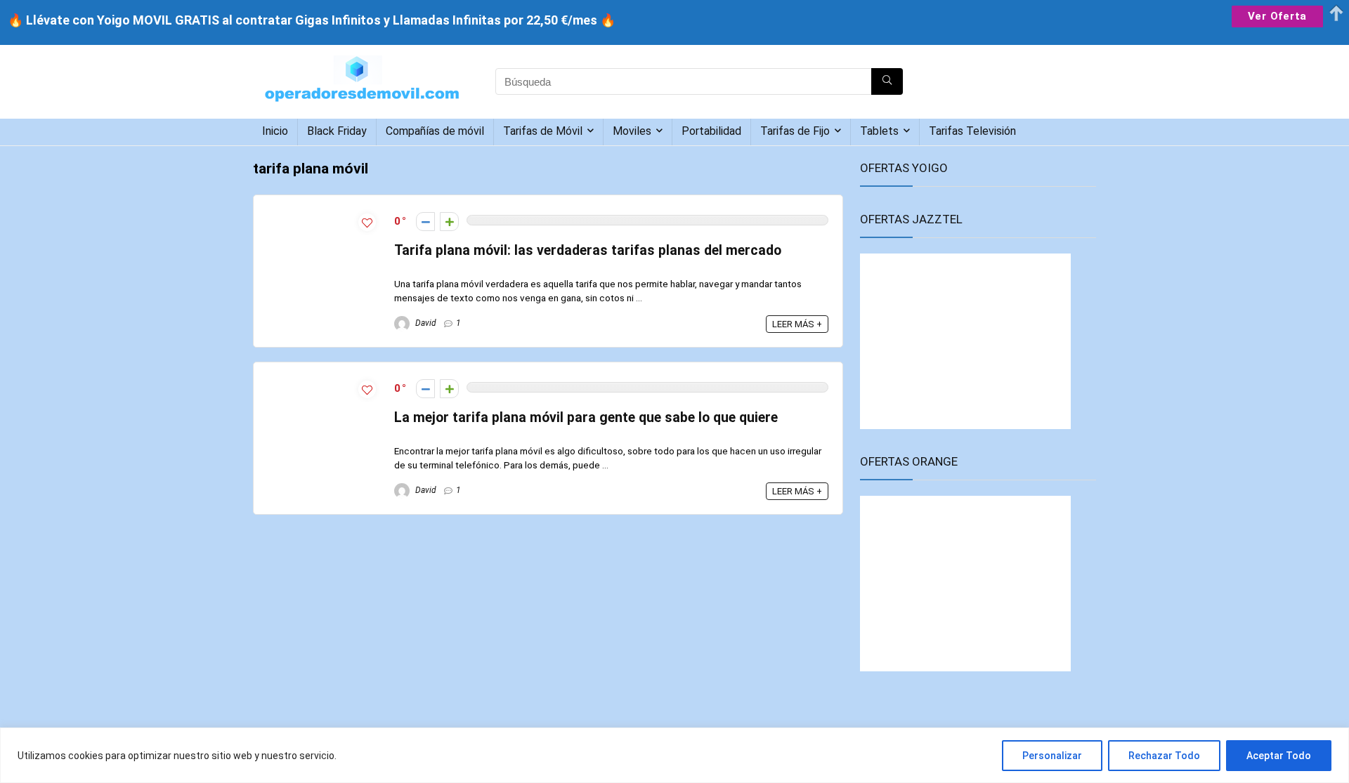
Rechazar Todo (1164, 755)
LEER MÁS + (797, 324)
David (424, 323)
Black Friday (337, 131)
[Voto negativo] (425, 221)
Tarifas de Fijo (795, 131)
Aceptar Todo (1278, 755)
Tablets (879, 131)
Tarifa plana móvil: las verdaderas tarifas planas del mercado (587, 250)
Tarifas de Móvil (542, 131)
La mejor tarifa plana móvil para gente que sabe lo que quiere (586, 417)
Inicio (275, 131)
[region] (674, 755)
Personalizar (1052, 755)
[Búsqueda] (887, 81)
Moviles (632, 131)
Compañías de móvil (435, 131)
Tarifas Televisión (972, 131)
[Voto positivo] (449, 221)
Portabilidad (711, 131)
